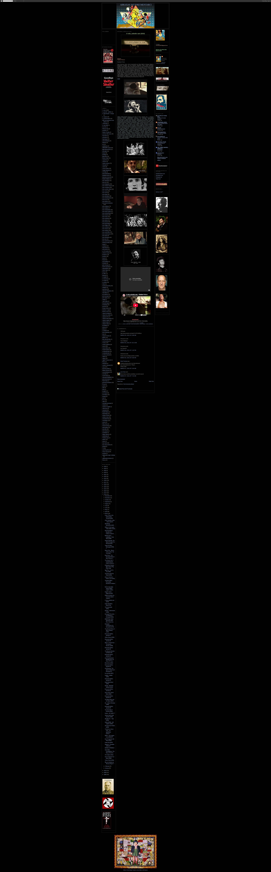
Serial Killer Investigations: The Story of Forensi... (109, 751)
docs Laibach (105, 207)
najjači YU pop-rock (106, 360)
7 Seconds (104, 123)
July (106, 505)
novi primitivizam (106, 372)
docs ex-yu (104, 199)
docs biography (105, 184)
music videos (105, 348)
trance (103, 441)
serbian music (105, 417)
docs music (104, 216)
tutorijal (104, 446)
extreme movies (106, 252)
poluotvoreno (160, 152)
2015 (105, 486)
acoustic (104, 130)
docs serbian (105, 230)
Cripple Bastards (106, 170)
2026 (105, 466)
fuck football (105, 261)
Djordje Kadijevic (106, 178)
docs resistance (105, 227)
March (106, 513)
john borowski (105, 296)
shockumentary (105, 425)
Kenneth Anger (105, 303)
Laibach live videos (106, 315)
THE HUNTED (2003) (161, 133)
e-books (104, 246)
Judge (103, 299)
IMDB (118, 78)
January (107, 768)
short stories (105, 430)
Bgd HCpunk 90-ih (106, 149)
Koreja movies (105, 308)
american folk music (106, 133)
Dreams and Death (161, 128)
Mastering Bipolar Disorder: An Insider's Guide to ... (110, 532)
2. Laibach (104, 116)
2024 (105, 468)
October (107, 499)
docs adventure (105, 180)
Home (135, 381)
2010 (105, 770)
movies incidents (106, 344)
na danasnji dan (106, 351)
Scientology (105, 413)
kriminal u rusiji (105, 309)
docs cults (104, 192)
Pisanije (159, 127)
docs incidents (105, 206)
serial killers (105, 420)
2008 (105, 774)
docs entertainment (106, 197)
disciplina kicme (105, 175)
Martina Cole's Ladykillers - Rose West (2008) (109, 537)
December (107, 495)
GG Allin (104, 263)
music (103, 346)
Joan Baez (104, 292)
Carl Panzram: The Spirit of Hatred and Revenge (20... (110, 670)
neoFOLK (104, 363)
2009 (105, 772)
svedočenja (104, 436)
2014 (105, 488)
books (103, 152)
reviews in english (106, 406)
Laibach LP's (105, 316)
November (107, 497)
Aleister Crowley (106, 132)
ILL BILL (104, 273)
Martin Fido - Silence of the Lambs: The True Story (109, 552)
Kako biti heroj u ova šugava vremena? (162, 158)
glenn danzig (105, 265)
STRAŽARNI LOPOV (162, 122)
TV (103, 448)
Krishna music (105, 311)
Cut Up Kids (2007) (109, 673)
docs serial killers (106, 232)
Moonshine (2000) (109, 663)
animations (104, 137)
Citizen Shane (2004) (109, 637)
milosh (159, 160)
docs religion (105, 225)
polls (103, 387)
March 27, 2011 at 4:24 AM (128, 368)
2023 (105, 470)
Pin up (103, 384)
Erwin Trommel (124, 361)
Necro (103, 361)
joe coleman (105, 294)
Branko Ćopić (105, 158)
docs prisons (105, 221)
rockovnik (104, 410)
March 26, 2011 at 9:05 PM (128, 357)
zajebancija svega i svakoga (108, 455)
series (103, 422)
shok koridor (105, 427)
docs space (104, 235)
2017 (105, 482)
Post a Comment (121, 379)
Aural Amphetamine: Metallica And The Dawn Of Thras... (109, 659)
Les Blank (104, 330)
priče (103, 389)
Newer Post (120, 381)
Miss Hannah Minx (106, 339)
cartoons (104, 161)
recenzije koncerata (106, 403)
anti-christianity (105, 140)
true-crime (104, 443)
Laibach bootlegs (106, 313)
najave (103, 358)
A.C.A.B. (104, 127)
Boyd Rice (104, 156)
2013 (105, 490)
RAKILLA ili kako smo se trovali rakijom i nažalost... (109, 597)
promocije (104, 392)
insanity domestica (106, 285)
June (106, 507)
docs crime (104, 190)
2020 (105, 476)
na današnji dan (106, 353)
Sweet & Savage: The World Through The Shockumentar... (110, 542)
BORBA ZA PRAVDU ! (109, 747)
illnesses (104, 275)
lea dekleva (104, 325)
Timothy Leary (105, 437)
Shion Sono (105, 424)
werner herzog (105, 451)
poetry (103, 386)
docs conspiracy (106, 187)
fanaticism (104, 254)
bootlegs (104, 154)
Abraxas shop (105, 128)
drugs (103, 244)
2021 (105, 474)
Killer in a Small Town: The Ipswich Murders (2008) (110, 644)
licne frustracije (105, 332)
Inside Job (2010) (109, 742)
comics (104, 166)
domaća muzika (105, 242)
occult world (105, 375)
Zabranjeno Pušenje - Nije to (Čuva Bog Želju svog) (110, 567)
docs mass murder (106, 211)
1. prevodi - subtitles (106, 112)
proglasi (104, 391)
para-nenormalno (106, 379)
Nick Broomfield (105, 368)
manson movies (105, 335)
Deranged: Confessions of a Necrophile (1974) (109, 625)
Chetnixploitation (161, 132)
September (107, 501)
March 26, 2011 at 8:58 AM (128, 335)
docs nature (105, 220)
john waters (105, 297)
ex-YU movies (105, 251)
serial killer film (105, 418)
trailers (103, 439)
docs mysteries (105, 218)
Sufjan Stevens (105, 434)
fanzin (103, 258)
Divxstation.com (159, 175)
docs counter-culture (107, 189)
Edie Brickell (105, 247)
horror (103, 271)
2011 (105, 494)
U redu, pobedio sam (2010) (135, 33)
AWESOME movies (106, 147)
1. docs (104, 110)
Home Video (105, 270)
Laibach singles (105, 320)
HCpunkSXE (105, 268)
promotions (104, 394)
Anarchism (104, 135)
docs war (104, 239)
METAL (104, 337)
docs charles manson (107, 185)
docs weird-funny (106, 240)
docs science (105, 228)
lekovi (103, 328)
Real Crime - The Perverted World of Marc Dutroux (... (109, 557)
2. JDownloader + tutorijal (108, 113)
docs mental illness (106, 213)
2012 (105, 492)
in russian (104, 280)
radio (103, 401)
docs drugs (104, 194)
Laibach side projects (107, 318)
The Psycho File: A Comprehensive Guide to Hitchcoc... (110, 562)
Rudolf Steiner (105, 411)
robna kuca (104, 408)
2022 (105, 472)
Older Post (151, 381)
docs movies (105, 214)
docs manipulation (106, 209)
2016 (105, 484)
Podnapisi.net (159, 177)
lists (103, 334)
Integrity (104, 287)
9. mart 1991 (105, 125)
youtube (104, 453)
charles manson (106, 163)
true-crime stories (106, 444)
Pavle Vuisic (105, 380)
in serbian (104, 282)
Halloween (159, 154)
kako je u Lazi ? (159, 191)
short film (104, 429)
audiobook (104, 146)
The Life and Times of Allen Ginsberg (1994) (110, 630)
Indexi (103, 284)
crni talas (104, 171)
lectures (104, 327)
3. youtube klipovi (106, 118)
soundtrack (104, 432)
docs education (105, 196)
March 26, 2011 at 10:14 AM (129, 342)
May (106, 509)
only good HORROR (106, 377)
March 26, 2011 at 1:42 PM (128, 350)
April (106, 511)
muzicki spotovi (105, 349)
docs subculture (105, 237)
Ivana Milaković (161, 136)
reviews (104, 404)
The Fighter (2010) (109, 754)
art (103, 144)
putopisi (104, 396)
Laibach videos (105, 323)
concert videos (105, 168)
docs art (104, 182)
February (107, 766)
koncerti (104, 306)
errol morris (105, 249)
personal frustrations (107, 382)
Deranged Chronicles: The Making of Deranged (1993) (110, 615)
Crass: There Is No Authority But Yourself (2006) (109, 517)
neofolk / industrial (106, 365)
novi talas (104, 373)
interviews (104, 289)
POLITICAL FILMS (161, 142)
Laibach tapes (105, 322)
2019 (105, 478)
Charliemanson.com (160, 173)
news (103, 366)
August (107, 503)
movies (104, 342)
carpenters (104, 159)
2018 (105, 480)
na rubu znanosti (106, 354)
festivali (104, 259)
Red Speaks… (160, 149)
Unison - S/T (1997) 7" (110, 713)
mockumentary (105, 341)
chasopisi (104, 165)
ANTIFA (104, 142)
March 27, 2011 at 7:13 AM (128, 376)
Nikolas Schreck (106, 370)
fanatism (104, 256)
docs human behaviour (107, 203)
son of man (123, 371)
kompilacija (104, 304)
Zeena (103, 460)
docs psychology (106, 223)
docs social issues (106, 233)
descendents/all (105, 173)
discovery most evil (106, 177)
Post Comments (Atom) (129, 384)
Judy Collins (105, 301)
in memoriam (105, 278)
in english (104, 277)
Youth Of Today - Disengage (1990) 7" (109, 547)
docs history (105, 201)
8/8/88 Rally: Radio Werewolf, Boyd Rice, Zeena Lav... (109, 620)
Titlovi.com (158, 178)
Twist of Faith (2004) (109, 760)
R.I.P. (103, 399)
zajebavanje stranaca (107, 458)
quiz (103, 398)
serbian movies (105, 415)
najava (103, 356)
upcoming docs (105, 449)
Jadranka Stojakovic (106, 290)
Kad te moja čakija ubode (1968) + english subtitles (109, 588)
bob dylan (104, 151)
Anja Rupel (104, 139)
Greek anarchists (106, 266)
